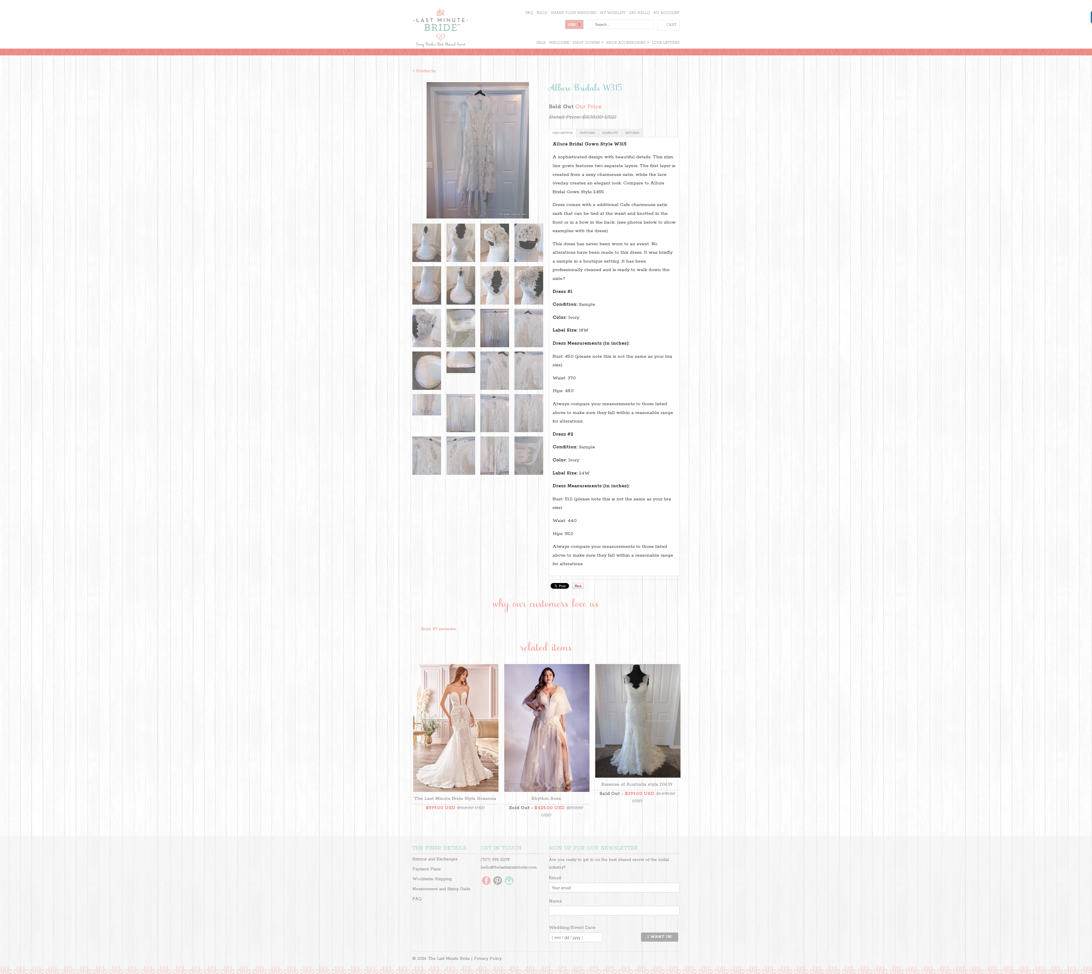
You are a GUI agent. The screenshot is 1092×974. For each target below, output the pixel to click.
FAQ (529, 13)
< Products (424, 71)
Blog (542, 13)
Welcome (559, 43)
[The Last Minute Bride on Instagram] (509, 881)
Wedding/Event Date (572, 928)
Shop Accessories (627, 43)
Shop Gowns (588, 43)
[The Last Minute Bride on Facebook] (486, 881)
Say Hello (639, 13)
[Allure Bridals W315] (477, 150)
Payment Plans (426, 869)
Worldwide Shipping (432, 879)
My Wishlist (613, 13)
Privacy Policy (488, 958)
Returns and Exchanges (435, 859)
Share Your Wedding (574, 13)
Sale (541, 43)
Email (555, 878)
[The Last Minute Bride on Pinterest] (497, 881)
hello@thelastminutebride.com (509, 867)
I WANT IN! (659, 937)
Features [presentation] (587, 133)
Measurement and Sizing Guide (441, 889)
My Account (666, 13)
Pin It (578, 586)
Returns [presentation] (632, 133)
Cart (671, 25)
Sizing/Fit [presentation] (610, 133)
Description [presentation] (563, 133)
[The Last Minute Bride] (455, 28)
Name (555, 901)
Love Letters (666, 43)
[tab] (562, 133)
